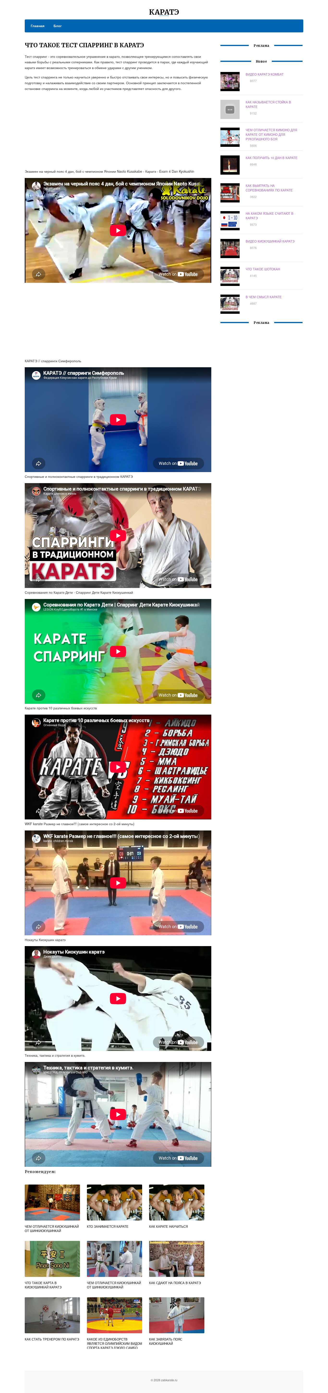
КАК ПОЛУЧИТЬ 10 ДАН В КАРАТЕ (272, 157)
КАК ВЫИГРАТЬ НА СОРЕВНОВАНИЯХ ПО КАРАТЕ (269, 187)
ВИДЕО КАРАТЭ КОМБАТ (265, 74)
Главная (37, 25)
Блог (58, 25)
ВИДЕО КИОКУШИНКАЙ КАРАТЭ (270, 241)
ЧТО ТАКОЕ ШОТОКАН (263, 269)
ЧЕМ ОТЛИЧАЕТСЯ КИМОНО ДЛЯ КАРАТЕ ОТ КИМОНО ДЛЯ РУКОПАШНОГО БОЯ (271, 134)
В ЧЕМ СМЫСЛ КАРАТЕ (264, 297)
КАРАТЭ (164, 12)
